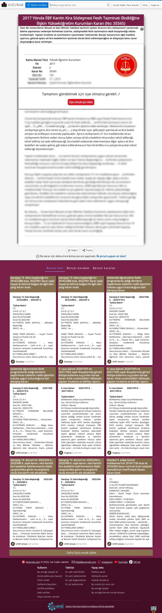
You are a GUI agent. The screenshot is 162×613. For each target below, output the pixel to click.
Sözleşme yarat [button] (99, 575)
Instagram (107, 562)
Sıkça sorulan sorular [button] (48, 596)
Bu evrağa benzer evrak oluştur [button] (108, 592)
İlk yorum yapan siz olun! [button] (111, 256)
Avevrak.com (33, 562)
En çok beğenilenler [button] (75, 580)
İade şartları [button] (43, 592)
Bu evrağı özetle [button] (99, 588)
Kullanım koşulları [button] (46, 584)
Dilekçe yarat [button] (98, 571)
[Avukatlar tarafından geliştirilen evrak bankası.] (12, 5)
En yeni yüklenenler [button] (75, 575)
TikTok (136, 562)
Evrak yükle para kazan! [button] (49, 575)
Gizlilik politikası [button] (45, 588)
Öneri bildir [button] (43, 580)
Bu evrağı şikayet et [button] (47, 571)
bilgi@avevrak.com (86, 562)
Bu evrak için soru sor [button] (102, 584)
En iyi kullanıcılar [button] (74, 584)
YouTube (123, 562)
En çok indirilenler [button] (75, 571)
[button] (108, 5)
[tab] (55, 268)
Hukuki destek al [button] (100, 580)
